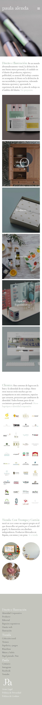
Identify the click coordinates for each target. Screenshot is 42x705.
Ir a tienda (33, 535)
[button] (38, 8)
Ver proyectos (26, 90)
